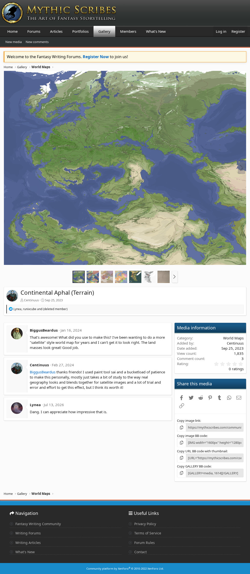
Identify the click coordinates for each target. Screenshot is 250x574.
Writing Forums (27, 533)
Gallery (104, 31)
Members (128, 31)
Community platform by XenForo (125, 568)
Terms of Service (147, 533)
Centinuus (31, 300)
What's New (156, 31)
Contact (140, 552)
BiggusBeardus (44, 330)
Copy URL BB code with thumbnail (202, 451)
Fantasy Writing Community (37, 523)
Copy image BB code (192, 435)
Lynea (35, 404)
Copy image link (188, 420)
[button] (175, 277)
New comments (37, 42)
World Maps (233, 338)
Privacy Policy (144, 523)
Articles (56, 31)
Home (12, 31)
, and (40, 309)
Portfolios (80, 31)
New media (13, 42)
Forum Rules (144, 542)
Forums (33, 31)
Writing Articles (27, 542)
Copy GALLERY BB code (194, 466)
